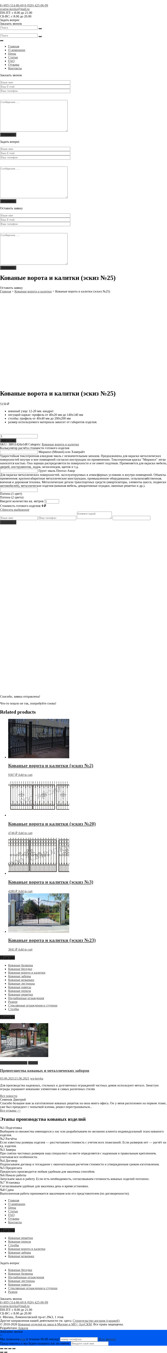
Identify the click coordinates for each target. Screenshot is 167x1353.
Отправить (8, 522)
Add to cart (8, 440)
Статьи (13, 57)
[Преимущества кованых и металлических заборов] (24, 1056)
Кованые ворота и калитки (60, 444)
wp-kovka (36, 1078)
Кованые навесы (19, 987)
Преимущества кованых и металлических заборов (44, 1070)
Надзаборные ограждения (26, 998)
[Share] (5, 1348)
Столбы (13, 1009)
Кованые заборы (19, 976)
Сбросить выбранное (14, 509)
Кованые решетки (20, 994)
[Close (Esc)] (1, 1348)
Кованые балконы (20, 965)
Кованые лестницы (21, 983)
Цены (12, 53)
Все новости (8, 1096)
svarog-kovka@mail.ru (15, 9)
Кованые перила (19, 991)
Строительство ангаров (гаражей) (96, 1320)
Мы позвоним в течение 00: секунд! (30, 1339)
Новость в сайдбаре (13, 1063)
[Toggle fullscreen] (9, 1348)
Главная (13, 46)
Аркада (23, 1328)
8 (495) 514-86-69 (12, 5)
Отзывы (13, 64)
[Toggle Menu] (1, 40)
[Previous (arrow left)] (1, 1352)
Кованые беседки (20, 969)
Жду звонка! (107, 1339)
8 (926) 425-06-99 (36, 5)
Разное (13, 1001)
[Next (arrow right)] (5, 1352)
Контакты (15, 68)
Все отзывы (10, 1110)
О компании (16, 50)
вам (22, 1339)
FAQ (11, 61)
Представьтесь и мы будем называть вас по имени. (35, 1343)
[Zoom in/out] (13, 1348)
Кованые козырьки (21, 980)
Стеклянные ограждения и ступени (32, 1005)
